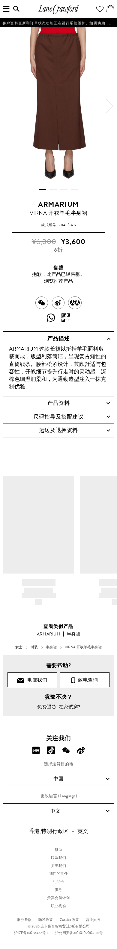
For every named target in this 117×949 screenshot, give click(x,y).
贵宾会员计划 (58, 898)
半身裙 (73, 634)
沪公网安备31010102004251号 (79, 933)
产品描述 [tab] (58, 338)
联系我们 (58, 857)
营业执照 (93, 919)
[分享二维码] (66, 318)
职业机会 (58, 906)
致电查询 (86, 679)
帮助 (58, 849)
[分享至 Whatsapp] (51, 318)
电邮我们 (36, 679)
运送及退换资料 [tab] (58, 430)
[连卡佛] (58, 13)
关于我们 (58, 866)
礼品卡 (58, 881)
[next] (109, 106)
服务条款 (24, 919)
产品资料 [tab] (58, 403)
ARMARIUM (58, 204)
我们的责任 (58, 873)
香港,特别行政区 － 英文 (58, 831)
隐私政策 (45, 919)
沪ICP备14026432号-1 (31, 933)
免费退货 (46, 706)
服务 (58, 889)
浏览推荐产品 (58, 281)
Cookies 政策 (69, 919)
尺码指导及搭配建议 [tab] (58, 417)
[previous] (7, 106)
